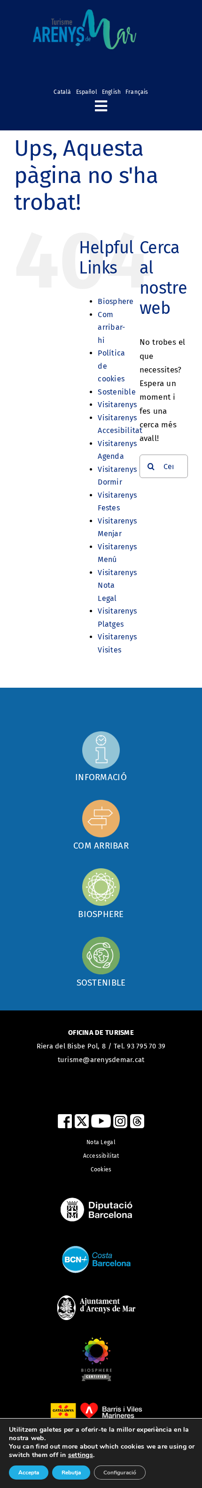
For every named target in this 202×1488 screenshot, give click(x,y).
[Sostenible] (101, 962)
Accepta (28, 1472)
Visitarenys (117, 404)
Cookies (101, 1169)
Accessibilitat (101, 1156)
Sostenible (117, 391)
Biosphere (115, 301)
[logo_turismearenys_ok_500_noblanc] (84, 13)
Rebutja (71, 1472)
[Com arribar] (101, 756)
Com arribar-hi (111, 327)
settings (80, 1455)
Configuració (119, 1472)
